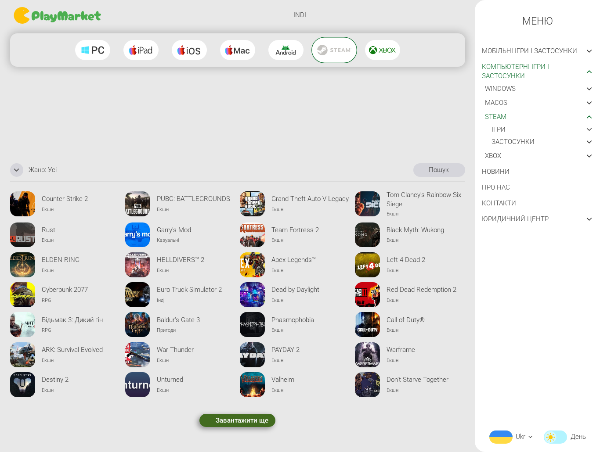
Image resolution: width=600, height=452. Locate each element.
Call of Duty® (406, 320)
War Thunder (175, 350)
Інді (160, 300)
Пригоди (166, 330)
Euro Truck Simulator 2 (189, 290)
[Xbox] (382, 50)
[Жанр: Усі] (16, 169)
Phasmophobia (292, 320)
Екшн (48, 209)
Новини (496, 172)
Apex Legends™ (293, 260)
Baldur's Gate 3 (178, 320)
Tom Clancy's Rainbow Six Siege (424, 199)
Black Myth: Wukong (415, 230)
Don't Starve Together (417, 380)
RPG (46, 300)
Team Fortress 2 (295, 230)
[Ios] (189, 50)
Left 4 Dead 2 (406, 260)
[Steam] (334, 50)
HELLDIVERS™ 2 (180, 260)
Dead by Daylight (295, 290)
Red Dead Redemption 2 (421, 290)
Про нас (496, 187)
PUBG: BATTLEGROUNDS (193, 199)
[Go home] (58, 15)
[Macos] (237, 50)
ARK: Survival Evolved (72, 350)
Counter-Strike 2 (65, 199)
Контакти (499, 203)
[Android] (286, 50)
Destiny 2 (55, 380)
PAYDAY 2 (285, 350)
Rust (48, 230)
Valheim (282, 380)
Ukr (520, 437)
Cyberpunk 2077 (65, 290)
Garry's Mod (174, 230)
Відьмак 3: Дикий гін (72, 320)
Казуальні (168, 240)
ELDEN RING (61, 260)
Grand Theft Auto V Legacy (310, 199)
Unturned (170, 380)
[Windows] (92, 50)
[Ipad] (141, 50)
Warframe (401, 350)
